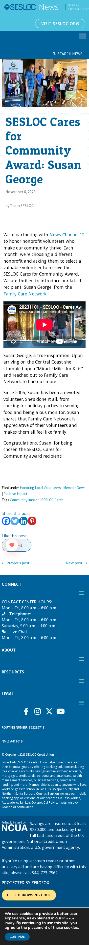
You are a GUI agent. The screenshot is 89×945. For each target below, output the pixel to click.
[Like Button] (12, 545)
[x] (50, 711)
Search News (70, 53)
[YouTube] (62, 711)
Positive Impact (15, 493)
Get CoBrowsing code (29, 895)
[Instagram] (39, 711)
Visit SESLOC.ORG (60, 23)
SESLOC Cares (52, 499)
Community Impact (24, 499)
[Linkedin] (23, 521)
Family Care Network (24, 294)
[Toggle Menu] (83, 36)
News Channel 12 (67, 235)
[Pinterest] (32, 521)
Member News (74, 487)
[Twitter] (14, 521)
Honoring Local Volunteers (40, 487)
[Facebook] (6, 521)
